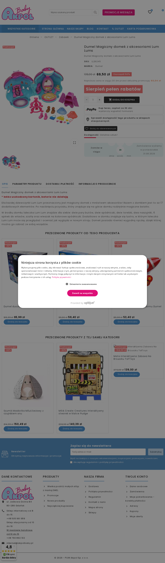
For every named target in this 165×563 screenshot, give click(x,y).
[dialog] (82, 281)
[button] (82, 284)
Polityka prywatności (61, 277)
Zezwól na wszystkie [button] (82, 293)
